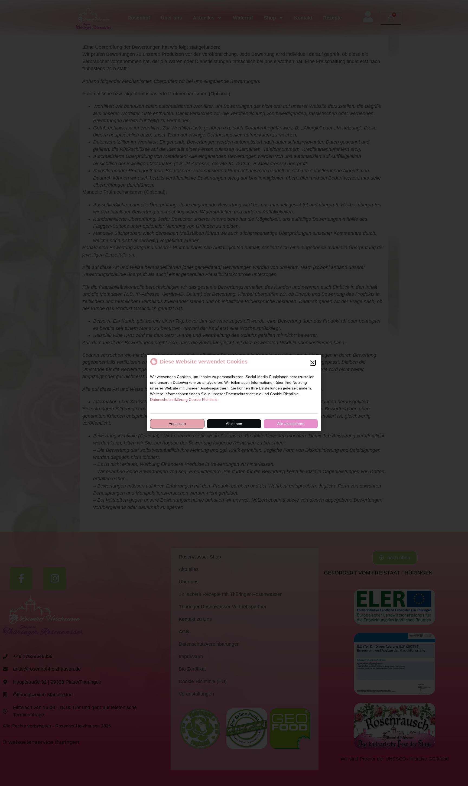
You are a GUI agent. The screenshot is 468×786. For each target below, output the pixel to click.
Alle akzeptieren (290, 423)
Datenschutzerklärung (169, 399)
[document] (234, 393)
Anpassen (177, 423)
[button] (312, 362)
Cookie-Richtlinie (203, 399)
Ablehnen (234, 423)
